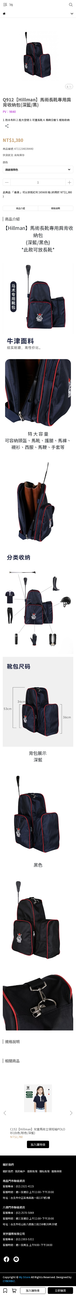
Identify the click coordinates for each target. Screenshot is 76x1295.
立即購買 (60, 1290)
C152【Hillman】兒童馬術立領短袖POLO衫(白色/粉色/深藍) (37, 1131)
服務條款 (56, 1171)
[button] (71, 1113)
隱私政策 (44, 1171)
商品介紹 (20, 208)
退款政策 (32, 1171)
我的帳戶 (20, 1171)
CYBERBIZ (9, 1281)
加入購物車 (33, 1290)
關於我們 (8, 1171)
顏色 (5, 162)
